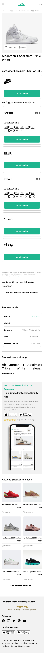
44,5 (11, 130)
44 (17, 196)
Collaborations (26, 640)
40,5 (27, 127)
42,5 (6, 130)
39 (17, 127)
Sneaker (12, 11)
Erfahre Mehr (20, 276)
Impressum (6, 643)
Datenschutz (29, 643)
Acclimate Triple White (36, 11)
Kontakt (5, 646)
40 (22, 127)
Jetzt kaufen (22, 93)
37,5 (6, 127)
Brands (5, 640)
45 (17, 130)
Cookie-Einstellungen (20, 646)
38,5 (17, 193)
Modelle (13, 640)
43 (11, 196)
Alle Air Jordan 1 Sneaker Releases (22, 292)
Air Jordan (22, 11)
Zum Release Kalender (20, 585)
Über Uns (18, 643)
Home (4, 11)
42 (33, 127)
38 (11, 127)
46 (22, 130)
